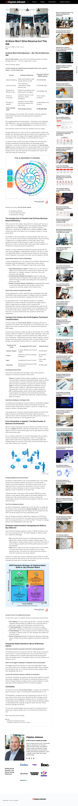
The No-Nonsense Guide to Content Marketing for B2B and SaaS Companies (64, 518)
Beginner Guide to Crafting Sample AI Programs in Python (63, 67)
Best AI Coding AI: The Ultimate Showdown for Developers (64, 14)
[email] (27, 758)
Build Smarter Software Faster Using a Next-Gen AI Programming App (64, 49)
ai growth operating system (17, 213)
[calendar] (29, 758)
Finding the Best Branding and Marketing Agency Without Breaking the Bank (64, 149)
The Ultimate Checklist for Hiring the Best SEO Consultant (63, 249)
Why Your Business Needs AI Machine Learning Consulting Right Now (64, 500)
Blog (6, 48)
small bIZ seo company (12, 800)
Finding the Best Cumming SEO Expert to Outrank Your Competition (64, 178)
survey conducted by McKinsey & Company (24, 249)
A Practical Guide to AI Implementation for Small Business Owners (63, 482)
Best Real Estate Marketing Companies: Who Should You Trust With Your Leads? (64, 231)
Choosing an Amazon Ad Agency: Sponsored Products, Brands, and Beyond (64, 267)
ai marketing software (15, 211)
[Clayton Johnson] (15, 2)
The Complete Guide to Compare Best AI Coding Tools (63, 190)
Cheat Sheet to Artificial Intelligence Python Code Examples (63, 394)
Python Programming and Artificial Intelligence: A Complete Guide (63, 221)
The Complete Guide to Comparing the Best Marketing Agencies (63, 303)
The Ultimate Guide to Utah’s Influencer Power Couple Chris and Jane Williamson (64, 358)
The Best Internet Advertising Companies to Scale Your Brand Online (64, 134)
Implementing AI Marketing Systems (16, 720)
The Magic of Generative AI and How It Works (18, 722)
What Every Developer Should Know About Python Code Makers (64, 208)
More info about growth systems (14, 715)
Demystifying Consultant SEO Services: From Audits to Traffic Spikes (64, 412)
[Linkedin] (33, 758)
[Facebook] (31, 758)
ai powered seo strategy (16, 214)
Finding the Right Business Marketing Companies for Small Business (63, 376)
